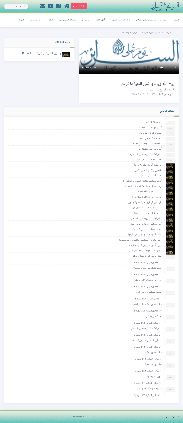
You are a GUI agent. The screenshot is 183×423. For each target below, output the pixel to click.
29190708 (77, 417)
